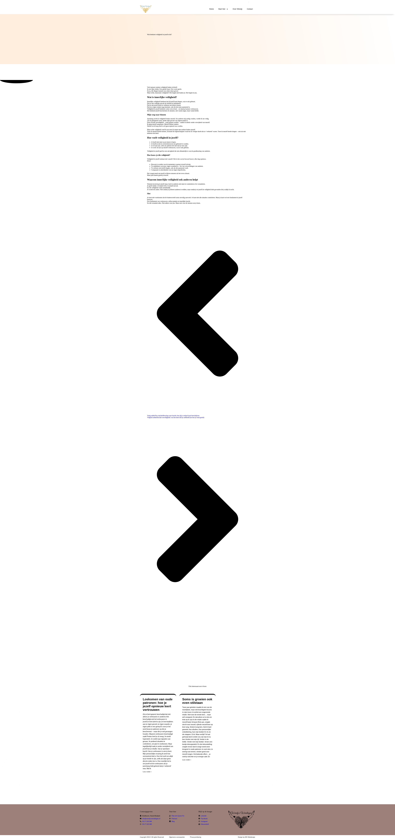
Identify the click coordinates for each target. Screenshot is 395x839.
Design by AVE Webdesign (246, 837)
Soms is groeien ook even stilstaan (197, 701)
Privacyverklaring (195, 837)
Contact (250, 9)
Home (211, 9)
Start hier (221, 9)
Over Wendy (237, 9)
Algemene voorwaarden (177, 837)
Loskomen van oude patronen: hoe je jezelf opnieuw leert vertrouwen (158, 704)
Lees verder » (147, 772)
